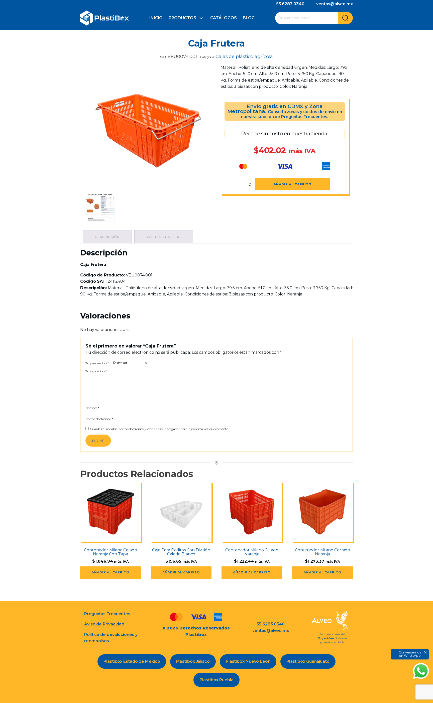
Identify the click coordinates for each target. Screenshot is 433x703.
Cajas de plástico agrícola (244, 56)
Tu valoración (96, 371)
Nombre (92, 408)
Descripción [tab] (107, 237)
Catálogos (223, 18)
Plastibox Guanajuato (308, 661)
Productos (182, 18)
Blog (249, 18)
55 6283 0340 (290, 4)
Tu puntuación (97, 363)
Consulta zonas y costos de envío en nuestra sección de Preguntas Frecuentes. (291, 114)
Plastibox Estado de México (131, 661)
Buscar (345, 18)
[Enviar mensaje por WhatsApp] (421, 671)
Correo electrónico (99, 419)
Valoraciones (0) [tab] (164, 237)
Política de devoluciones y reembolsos (110, 637)
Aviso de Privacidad (104, 624)
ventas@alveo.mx (334, 4)
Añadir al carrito (292, 184)
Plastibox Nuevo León (248, 661)
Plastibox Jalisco (193, 661)
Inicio (156, 18)
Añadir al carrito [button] (110, 572)
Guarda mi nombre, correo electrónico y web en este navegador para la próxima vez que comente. (159, 429)
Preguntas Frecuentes (107, 613)
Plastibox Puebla (216, 679)
